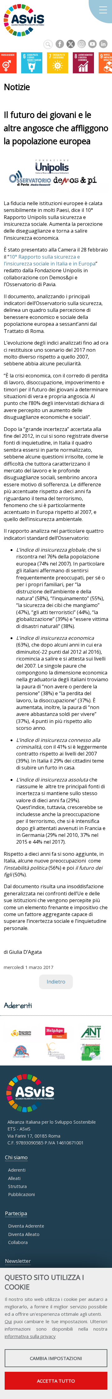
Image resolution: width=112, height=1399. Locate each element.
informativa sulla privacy (30, 1336)
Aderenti (17, 1170)
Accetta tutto (56, 1381)
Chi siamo (16, 1157)
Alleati (14, 1178)
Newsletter (18, 1261)
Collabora (18, 1242)
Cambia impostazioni (56, 1358)
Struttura (17, 1186)
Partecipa (16, 1213)
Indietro (56, 981)
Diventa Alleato (24, 1234)
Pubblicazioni (21, 1194)
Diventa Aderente (26, 1226)
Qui (8, 1321)
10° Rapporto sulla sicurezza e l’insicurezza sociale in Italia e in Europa (50, 260)
